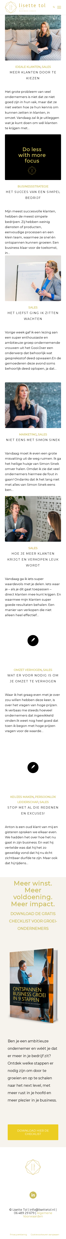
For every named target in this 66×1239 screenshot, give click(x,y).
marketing (28, 434)
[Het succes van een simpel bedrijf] (33, 157)
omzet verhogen (28, 670)
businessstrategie (33, 186)
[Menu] (59, 7)
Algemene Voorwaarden (37, 1214)
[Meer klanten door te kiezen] (33, 37)
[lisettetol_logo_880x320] (27, 7)
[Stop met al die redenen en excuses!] (33, 767)
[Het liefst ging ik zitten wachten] (33, 278)
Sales (46, 67)
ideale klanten (28, 67)
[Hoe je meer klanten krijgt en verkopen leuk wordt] (33, 519)
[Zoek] (52, 7)
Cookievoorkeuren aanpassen (45, 1234)
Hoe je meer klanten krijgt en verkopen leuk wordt (33, 559)
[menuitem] (52, 7)
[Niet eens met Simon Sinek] (33, 405)
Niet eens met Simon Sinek (33, 440)
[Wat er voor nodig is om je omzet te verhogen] (33, 640)
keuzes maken (22, 797)
